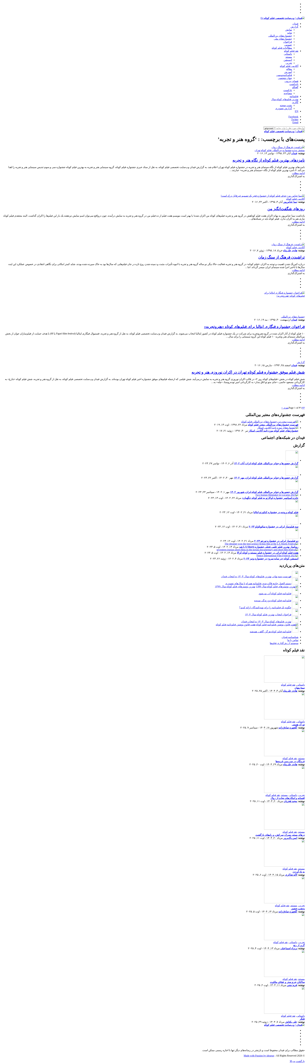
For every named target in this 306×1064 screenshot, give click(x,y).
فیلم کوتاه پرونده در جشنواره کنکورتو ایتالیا (275, 512)
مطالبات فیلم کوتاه (282, 48)
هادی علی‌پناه (290, 250)
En (262, 18)
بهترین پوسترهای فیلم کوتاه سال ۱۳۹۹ (235, 586)
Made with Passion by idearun (259, 1055)
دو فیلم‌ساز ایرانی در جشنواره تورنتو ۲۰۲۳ (276, 541)
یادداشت (293, 84)
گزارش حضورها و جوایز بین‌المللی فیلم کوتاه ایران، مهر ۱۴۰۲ (266, 477)
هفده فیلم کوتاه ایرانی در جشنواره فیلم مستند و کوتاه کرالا (267, 552)
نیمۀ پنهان (300, 687)
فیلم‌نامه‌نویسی (284, 75)
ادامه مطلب (298, 173)
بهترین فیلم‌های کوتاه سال (284, 99)
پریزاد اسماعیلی (288, 948)
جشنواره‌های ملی (283, 38)
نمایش (288, 29)
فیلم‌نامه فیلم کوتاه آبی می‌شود (275, 593)
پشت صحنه (286, 105)
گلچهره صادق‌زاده (288, 727)
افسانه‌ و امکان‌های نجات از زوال (287, 798)
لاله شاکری (291, 874)
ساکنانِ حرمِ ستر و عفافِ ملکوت (287, 982)
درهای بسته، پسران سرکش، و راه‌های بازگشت (280, 835)
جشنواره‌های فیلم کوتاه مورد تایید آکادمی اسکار (273, 430)
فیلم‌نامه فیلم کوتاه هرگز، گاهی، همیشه (270, 631)
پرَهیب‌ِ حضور (298, 908)
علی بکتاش (291, 1022)
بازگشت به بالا (297, 1061)
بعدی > (285, 407)
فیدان (295, 23)
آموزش (288, 72)
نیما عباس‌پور (290, 202)
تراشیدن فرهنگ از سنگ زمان (281, 257)
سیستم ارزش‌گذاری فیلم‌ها (284, 643)
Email (295, 122)
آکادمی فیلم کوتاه (289, 66)
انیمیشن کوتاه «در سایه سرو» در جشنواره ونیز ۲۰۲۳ (271, 558)
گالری (295, 102)
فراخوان (287, 41)
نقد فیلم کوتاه (291, 51)
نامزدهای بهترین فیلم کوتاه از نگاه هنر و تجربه (269, 160)
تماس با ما (292, 640)
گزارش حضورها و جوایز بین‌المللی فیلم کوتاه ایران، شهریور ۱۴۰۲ (264, 492)
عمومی (288, 44)
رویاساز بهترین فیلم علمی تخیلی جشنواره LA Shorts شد (268, 546)
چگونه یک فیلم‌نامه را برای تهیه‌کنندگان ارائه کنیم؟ (265, 607)
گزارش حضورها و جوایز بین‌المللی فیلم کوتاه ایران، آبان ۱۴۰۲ (266, 463)
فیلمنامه (294, 96)
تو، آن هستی (298, 724)
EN (296, 111)
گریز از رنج (299, 945)
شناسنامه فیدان (290, 637)
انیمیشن (288, 60)
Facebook (293, 116)
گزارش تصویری (283, 108)
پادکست (287, 90)
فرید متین (292, 985)
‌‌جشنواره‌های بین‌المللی (280, 35)
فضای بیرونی (291, 81)
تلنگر (302, 1018)
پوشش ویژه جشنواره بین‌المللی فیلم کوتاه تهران (280, 150)
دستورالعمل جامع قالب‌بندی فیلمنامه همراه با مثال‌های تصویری (258, 583)
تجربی (289, 63)
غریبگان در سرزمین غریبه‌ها (290, 761)
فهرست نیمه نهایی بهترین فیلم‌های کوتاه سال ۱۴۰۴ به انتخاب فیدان (256, 576)
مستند (288, 57)
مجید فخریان (290, 801)
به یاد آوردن (299, 871)
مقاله (289, 69)
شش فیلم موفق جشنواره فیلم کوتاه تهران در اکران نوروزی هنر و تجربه (248, 372)
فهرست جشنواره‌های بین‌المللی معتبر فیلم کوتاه (273, 424)
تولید (289, 32)
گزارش (294, 26)
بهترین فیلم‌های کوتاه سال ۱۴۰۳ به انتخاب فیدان (266, 621)
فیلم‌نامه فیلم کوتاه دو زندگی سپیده (272, 600)
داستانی (288, 54)
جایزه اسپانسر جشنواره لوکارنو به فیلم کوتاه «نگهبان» (270, 498)
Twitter (294, 119)
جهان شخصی (285, 78)
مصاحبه (288, 93)
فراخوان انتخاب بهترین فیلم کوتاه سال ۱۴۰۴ (268, 614)
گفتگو (295, 87)
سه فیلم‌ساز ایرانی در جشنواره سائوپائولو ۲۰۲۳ (273, 526)
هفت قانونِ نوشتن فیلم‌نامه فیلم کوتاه (235, 624)
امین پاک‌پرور (290, 838)
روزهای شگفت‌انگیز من (286, 209)
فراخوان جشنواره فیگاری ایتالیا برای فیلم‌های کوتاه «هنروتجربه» (254, 327)
